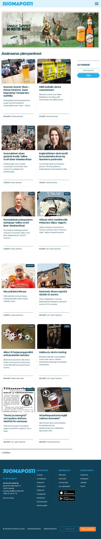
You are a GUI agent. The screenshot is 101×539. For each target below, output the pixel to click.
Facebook (84, 475)
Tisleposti (40, 490)
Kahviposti (41, 498)
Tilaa (88, 75)
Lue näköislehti (64, 486)
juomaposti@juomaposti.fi (13, 491)
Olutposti (40, 483)
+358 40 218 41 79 (10, 494)
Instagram (84, 479)
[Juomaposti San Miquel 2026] (50, 29)
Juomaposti (41, 479)
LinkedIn (83, 483)
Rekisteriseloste (50, 529)
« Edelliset (5, 452)
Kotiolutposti (42, 502)
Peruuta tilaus (8, 498)
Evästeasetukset (34, 529)
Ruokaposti (41, 494)
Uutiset (40, 475)
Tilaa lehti (62, 475)
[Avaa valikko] (97, 3)
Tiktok (82, 486)
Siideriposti (41, 486)
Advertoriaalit (42, 506)
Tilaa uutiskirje (87, 529)
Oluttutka (62, 479)
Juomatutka (63, 483)
